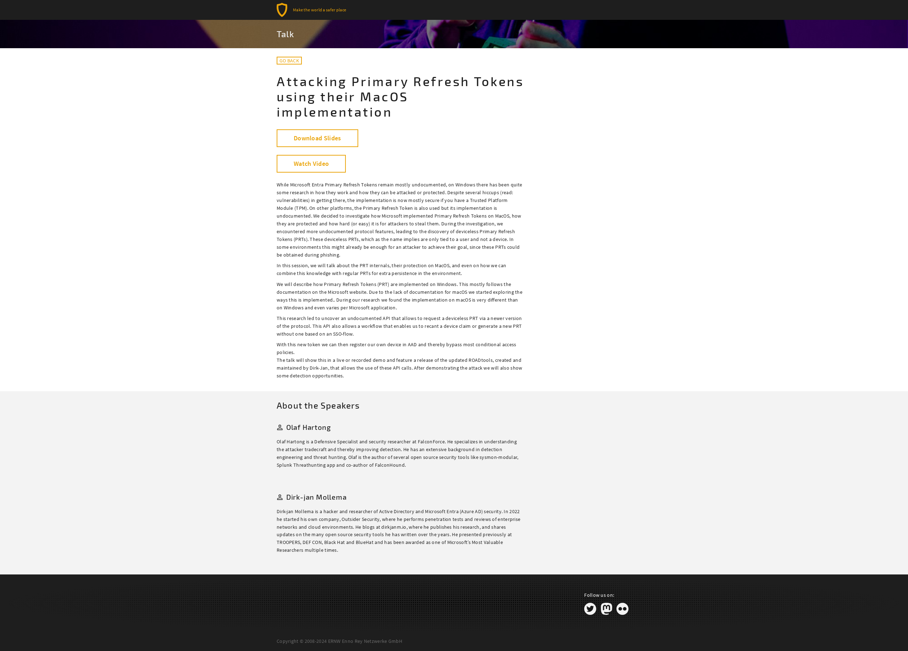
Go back (289, 60)
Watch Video (311, 163)
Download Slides (317, 138)
